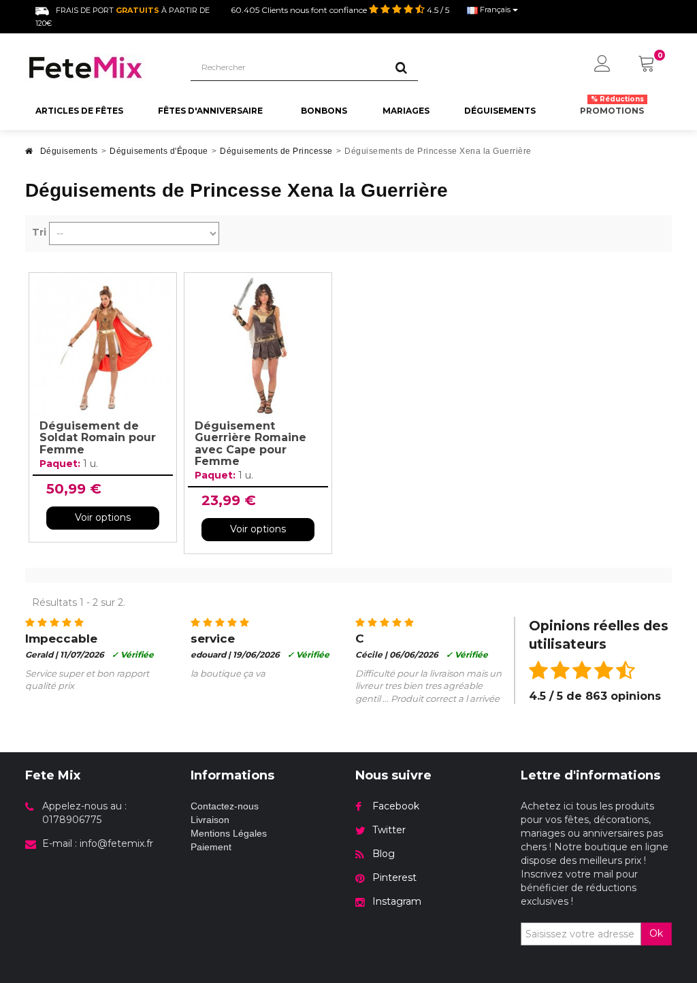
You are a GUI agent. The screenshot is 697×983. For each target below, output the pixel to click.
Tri (39, 232)
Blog (383, 854)
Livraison (210, 819)
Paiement (211, 846)
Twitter (389, 830)
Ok (656, 933)
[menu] (602, 65)
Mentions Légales (229, 833)
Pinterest (394, 877)
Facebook (395, 806)
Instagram (396, 901)
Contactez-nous (225, 806)
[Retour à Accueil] (29, 155)
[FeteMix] (97, 67)
